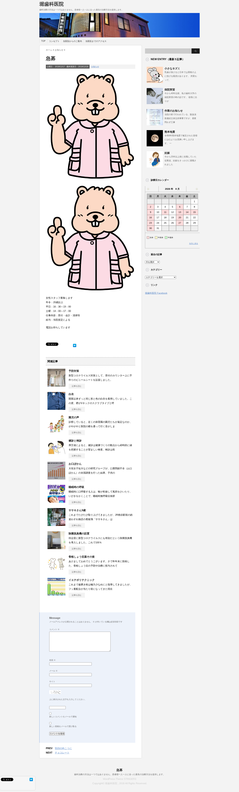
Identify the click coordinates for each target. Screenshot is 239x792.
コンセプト (54, 41)
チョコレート (62, 752)
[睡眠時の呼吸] (56, 501)
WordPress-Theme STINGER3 (119, 779)
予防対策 (74, 371)
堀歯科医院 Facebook (156, 293)
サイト (52, 681)
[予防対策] (56, 385)
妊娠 (167, 153)
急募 (119, 770)
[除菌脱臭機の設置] (56, 548)
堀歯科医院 (51, 4)
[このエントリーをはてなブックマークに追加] (74, 344)
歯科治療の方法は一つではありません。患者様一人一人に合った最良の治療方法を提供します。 (119, 774)
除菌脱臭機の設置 (79, 533)
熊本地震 (170, 131)
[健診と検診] (56, 455)
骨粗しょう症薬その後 (82, 556)
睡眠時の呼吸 (76, 487)
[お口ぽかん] (56, 478)
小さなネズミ (172, 68)
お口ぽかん (75, 463)
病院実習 (170, 89)
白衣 (71, 394)
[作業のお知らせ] (155, 124)
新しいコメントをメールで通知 (63, 716)
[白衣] (56, 408)
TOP (43, 41)
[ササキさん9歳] (56, 524)
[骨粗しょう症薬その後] (56, 571)
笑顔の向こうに (63, 748)
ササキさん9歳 (77, 510)
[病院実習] (155, 103)
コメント (54, 629)
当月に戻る (193, 243)
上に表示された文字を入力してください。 (67, 699)
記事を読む (77, 386)
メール (53, 671)
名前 (52, 660)
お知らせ (95, 66)
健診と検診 (75, 440)
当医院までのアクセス (95, 41)
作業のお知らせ (174, 110)
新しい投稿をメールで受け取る (63, 726)
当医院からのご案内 (72, 41)
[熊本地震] (155, 145)
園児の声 (74, 417)
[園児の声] (56, 431)
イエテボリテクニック (82, 580)
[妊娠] (155, 166)
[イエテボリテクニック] (56, 594)
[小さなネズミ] (155, 81)
